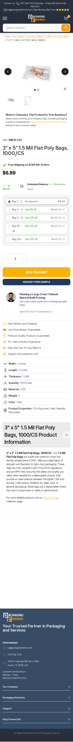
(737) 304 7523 (26, 3)
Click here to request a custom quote (48, 121)
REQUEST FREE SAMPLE (36, 282)
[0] (66, 18)
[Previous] (8, 71)
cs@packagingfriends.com (19, 9)
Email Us (48, 311)
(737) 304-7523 (32, 311)
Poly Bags (18, 36)
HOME (7, 36)
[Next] (65, 71)
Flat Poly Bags (34, 36)
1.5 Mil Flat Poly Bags (57, 36)
